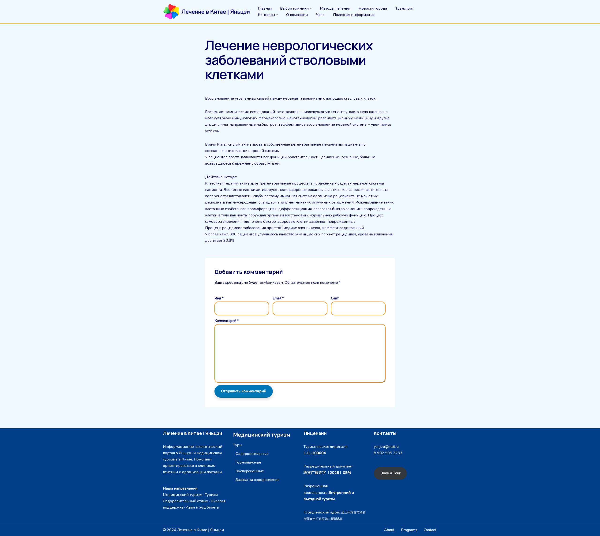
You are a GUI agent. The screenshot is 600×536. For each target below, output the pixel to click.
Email (278, 298)
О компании (297, 14)
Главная (265, 8)
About (389, 529)
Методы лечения (335, 8)
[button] (310, 8)
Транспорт (404, 8)
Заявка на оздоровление (258, 479)
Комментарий (226, 320)
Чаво (320, 14)
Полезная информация (354, 14)
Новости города (373, 8)
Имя (219, 298)
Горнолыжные (248, 462)
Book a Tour (390, 473)
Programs (409, 529)
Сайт (335, 298)
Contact (430, 529)
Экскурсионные (250, 471)
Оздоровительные (252, 453)
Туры (237, 445)
